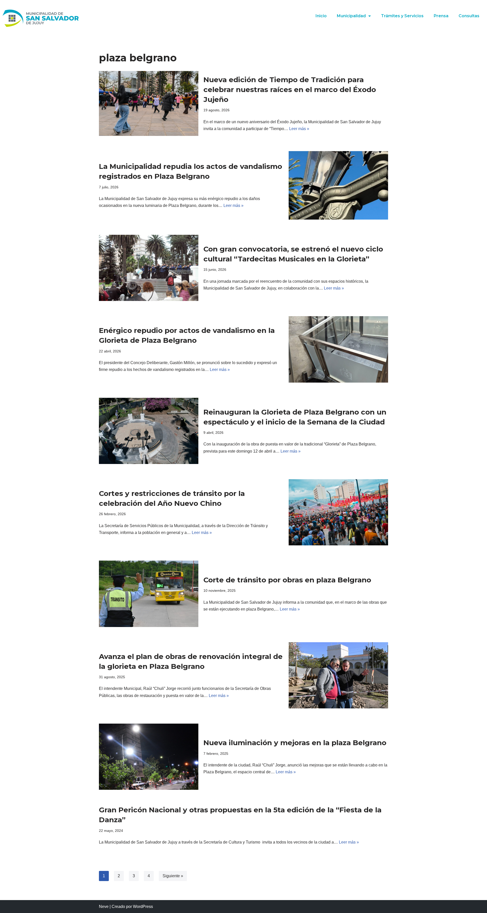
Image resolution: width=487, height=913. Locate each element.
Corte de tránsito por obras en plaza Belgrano (287, 580)
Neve (104, 906)
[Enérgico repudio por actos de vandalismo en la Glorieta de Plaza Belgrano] (338, 349)
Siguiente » (173, 876)
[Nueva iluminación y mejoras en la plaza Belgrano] (148, 757)
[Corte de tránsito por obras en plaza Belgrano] (148, 594)
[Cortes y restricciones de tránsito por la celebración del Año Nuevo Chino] (338, 512)
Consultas (469, 15)
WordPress (143, 906)
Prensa (441, 15)
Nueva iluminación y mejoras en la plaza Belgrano (294, 742)
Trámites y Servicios (402, 15)
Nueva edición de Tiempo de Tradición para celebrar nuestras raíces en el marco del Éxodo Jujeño (289, 89)
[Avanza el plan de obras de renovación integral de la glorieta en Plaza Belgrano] (338, 675)
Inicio (321, 15)
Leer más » (299, 129)
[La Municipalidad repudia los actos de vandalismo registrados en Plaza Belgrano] (338, 185)
